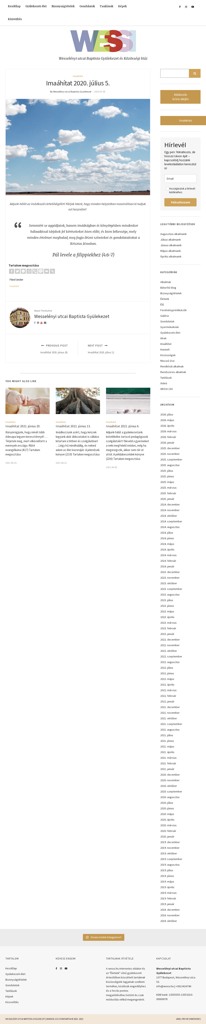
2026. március (168, 431)
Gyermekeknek (169, 327)
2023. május (167, 611)
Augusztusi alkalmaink (173, 234)
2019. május (167, 881)
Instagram (61, 968)
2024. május (167, 544)
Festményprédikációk (173, 310)
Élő (162, 304)
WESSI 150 (166, 389)
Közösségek (168, 355)
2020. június (167, 808)
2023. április (167, 617)
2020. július (166, 803)
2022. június (167, 673)
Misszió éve (167, 361)
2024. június (167, 538)
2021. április (167, 752)
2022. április (167, 684)
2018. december (170, 909)
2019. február (168, 898)
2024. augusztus (170, 527)
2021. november (170, 712)
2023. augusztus (170, 594)
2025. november (170, 454)
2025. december (170, 448)
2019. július (166, 870)
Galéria (164, 316)
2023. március (168, 622)
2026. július (166, 414)
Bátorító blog (168, 287)
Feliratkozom (180, 202)
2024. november (170, 510)
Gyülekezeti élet (36, 6)
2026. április (167, 425)
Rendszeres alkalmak (173, 372)
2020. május (167, 814)
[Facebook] (11, 271)
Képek (122, 6)
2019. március (168, 893)
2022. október (168, 651)
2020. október (168, 786)
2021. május (167, 746)
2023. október (168, 583)
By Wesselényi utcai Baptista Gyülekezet (70, 91)
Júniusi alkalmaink (171, 245)
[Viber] (34, 271)
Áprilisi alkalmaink (170, 256)
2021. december (170, 707)
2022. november (170, 645)
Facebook (56, 968)
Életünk (164, 299)
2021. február (168, 763)
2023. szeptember (171, 589)
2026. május (167, 420)
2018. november (170, 915)
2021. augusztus (170, 729)
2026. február (168, 437)
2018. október (168, 921)
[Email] (46, 271)
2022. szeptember (171, 656)
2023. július (166, 600)
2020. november (170, 780)
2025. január (167, 499)
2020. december (170, 774)
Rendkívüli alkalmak (172, 366)
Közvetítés (15, 19)
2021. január (167, 769)
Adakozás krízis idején (180, 97)
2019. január (167, 904)
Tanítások (106, 6)
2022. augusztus (170, 662)
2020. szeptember (171, 791)
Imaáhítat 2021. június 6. (122, 426)
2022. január (167, 701)
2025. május (167, 482)
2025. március (168, 487)
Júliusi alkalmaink (170, 239)
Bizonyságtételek (63, 6)
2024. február (168, 561)
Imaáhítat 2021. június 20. (22, 426)
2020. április (167, 819)
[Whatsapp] (29, 271)
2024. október (168, 516)
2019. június (167, 876)
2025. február (168, 493)
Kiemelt (165, 349)
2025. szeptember (171, 459)
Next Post (101, 349)
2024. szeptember (171, 521)
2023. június (167, 606)
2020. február (168, 831)
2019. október (168, 853)
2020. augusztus (170, 797)
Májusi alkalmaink (170, 251)
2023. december (170, 572)
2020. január (167, 836)
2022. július (166, 667)
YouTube (66, 968)
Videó (163, 383)
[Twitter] (17, 271)
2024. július (166, 532)
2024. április (167, 549)
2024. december (170, 504)
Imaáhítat (78, 76)
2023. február (168, 628)
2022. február (168, 696)
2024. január (167, 566)
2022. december (170, 639)
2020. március (168, 825)
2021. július (166, 735)
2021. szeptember (171, 724)
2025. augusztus (170, 465)
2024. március (168, 555)
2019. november (170, 848)
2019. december (170, 842)
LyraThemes (195, 1019)
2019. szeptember (171, 859)
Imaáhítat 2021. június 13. (73, 426)
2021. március (168, 758)
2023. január (167, 634)
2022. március (168, 690)
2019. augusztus (170, 864)
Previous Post (54, 349)
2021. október (168, 718)
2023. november (170, 577)
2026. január (167, 442)
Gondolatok (87, 6)
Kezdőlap (14, 6)
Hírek (163, 338)
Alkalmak (165, 282)
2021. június (167, 741)
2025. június (167, 476)
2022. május (167, 679)
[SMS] (40, 271)
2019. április (167, 887)
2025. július (166, 471)
